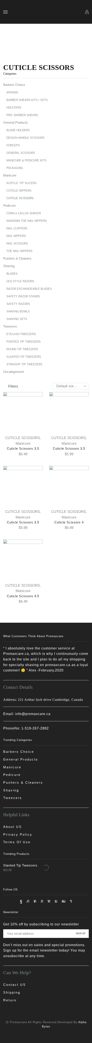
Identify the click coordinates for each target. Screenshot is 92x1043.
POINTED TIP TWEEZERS (23, 341)
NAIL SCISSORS (17, 243)
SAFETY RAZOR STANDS (23, 296)
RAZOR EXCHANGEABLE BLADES (29, 288)
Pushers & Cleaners (17, 258)
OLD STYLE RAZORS (20, 281)
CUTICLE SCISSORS (22, 438)
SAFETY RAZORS (18, 304)
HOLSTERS (13, 107)
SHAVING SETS (16, 319)
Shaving (9, 266)
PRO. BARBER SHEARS (22, 115)
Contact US (14, 984)
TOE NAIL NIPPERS (19, 251)
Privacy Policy (17, 834)
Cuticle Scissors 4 (69, 522)
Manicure (23, 443)
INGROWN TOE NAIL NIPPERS (26, 220)
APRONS (12, 92)
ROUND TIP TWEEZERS (22, 349)
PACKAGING (14, 168)
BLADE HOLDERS (18, 130)
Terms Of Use (17, 842)
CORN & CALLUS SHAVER (23, 213)
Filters (13, 386)
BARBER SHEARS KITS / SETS (27, 100)
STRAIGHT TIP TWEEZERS (24, 364)
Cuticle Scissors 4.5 (23, 596)
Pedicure (9, 205)
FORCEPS (13, 145)
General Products (15, 122)
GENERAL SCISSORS (20, 152)
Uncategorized (13, 371)
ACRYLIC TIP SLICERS (21, 183)
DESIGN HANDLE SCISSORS (25, 137)
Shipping (11, 992)
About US (12, 827)
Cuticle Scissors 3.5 (23, 448)
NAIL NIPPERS (16, 236)
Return (9, 1000)
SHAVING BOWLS (18, 311)
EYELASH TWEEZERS (21, 334)
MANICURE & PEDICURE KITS (26, 160)
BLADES (12, 273)
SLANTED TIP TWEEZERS (23, 356)
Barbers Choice (14, 85)
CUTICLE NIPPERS (18, 190)
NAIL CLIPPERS (16, 228)
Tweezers (10, 326)
